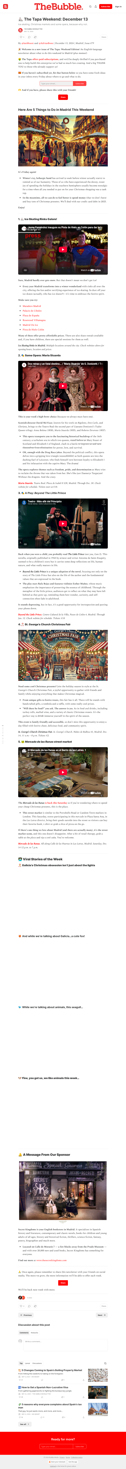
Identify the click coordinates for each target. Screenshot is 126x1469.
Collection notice (76, 1457)
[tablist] (28, 1332)
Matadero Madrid (32, 306)
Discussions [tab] (37, 1363)
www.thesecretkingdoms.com (51, 1260)
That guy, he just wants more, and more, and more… (40, 1411)
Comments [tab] (24, 1333)
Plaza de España (31, 315)
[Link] (15, 110)
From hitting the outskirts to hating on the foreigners (40, 1373)
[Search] (90, 6)
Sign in (118, 6)
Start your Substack (58, 1462)
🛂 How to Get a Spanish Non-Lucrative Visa (43, 1387)
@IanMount (28, 43)
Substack (53, 1466)
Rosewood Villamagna (34, 320)
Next (100, 1315)
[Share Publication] (95, 6)
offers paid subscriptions (45, 59)
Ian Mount (35, 1377)
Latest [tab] (27, 1363)
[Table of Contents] (2, 734)
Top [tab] (21, 1363)
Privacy (62, 1457)
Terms (68, 1457)
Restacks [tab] (34, 1333)
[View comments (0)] (29, 37)
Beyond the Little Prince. (30, 614)
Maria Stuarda (25, 483)
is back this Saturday (56, 803)
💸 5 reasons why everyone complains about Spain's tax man (50, 1406)
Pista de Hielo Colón (33, 329)
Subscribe (105, 6)
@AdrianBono (46, 43)
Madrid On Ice (30, 325)
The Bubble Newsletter (33, 29)
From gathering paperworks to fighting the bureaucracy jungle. (45, 1391)
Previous (28, 1315)
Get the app (73, 1462)
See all (23, 1424)
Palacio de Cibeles (32, 311)
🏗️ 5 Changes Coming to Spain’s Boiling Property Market (50, 1370)
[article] (63, 1375)
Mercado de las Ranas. (29, 843)
